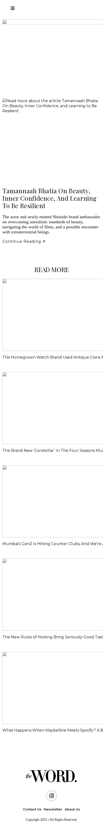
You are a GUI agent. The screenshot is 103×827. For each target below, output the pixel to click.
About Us (72, 809)
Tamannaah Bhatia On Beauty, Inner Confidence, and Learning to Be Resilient (49, 198)
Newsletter (53, 809)
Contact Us (32, 809)
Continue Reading (23, 241)
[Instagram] (51, 795)
